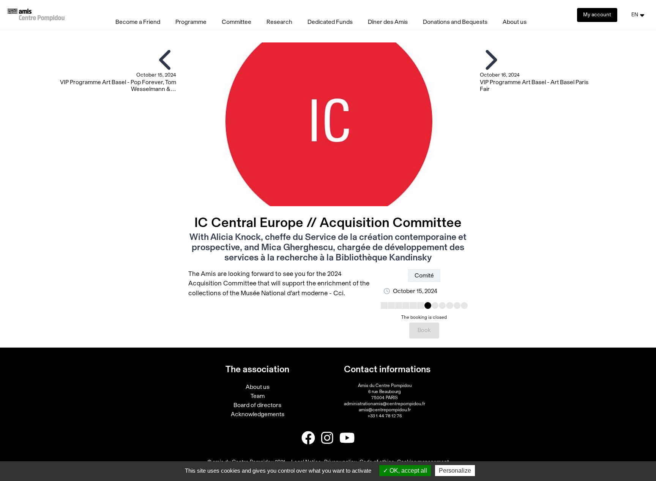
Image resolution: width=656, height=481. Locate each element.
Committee (236, 22)
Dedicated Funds (330, 22)
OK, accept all (407, 470)
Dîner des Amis (388, 22)
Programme (191, 22)
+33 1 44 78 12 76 (384, 416)
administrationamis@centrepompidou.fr (384, 403)
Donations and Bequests (455, 22)
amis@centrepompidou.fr (385, 409)
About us (515, 22)
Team (258, 396)
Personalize (455, 470)
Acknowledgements (257, 414)
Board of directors (257, 405)
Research (279, 22)
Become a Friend (137, 22)
